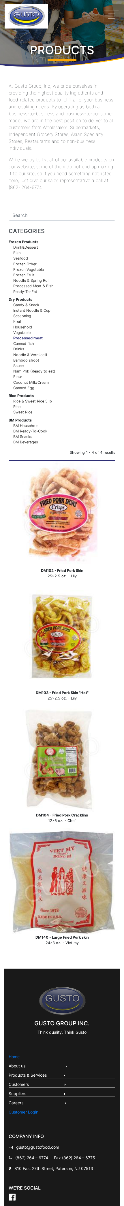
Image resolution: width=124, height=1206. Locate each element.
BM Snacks (22, 436)
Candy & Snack (26, 305)
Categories (27, 231)
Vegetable (22, 332)
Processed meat (28, 338)
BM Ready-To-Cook (30, 431)
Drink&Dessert (25, 247)
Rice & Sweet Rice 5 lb (32, 401)
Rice (16, 406)
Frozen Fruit (24, 275)
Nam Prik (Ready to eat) (34, 371)
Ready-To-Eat (25, 292)
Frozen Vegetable (28, 269)
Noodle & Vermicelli (30, 355)
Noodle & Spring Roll (31, 280)
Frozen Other (25, 264)
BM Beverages (25, 442)
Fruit (17, 321)
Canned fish (23, 343)
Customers (36, 1084)
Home (14, 1056)
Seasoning (22, 316)
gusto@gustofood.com (37, 1147)
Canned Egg (23, 388)
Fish (17, 253)
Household (22, 327)
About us (37, 1065)
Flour (17, 377)
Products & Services (36, 1075)
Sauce (18, 366)
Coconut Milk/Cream (31, 382)
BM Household (26, 426)
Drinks (18, 349)
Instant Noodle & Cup (31, 310)
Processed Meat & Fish (33, 286)
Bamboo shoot (26, 360)
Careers (36, 1102)
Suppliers (36, 1093)
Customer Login (23, 1111)
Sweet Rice (22, 412)
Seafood (20, 258)
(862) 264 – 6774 (31, 1157)
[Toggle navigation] (111, 16)
